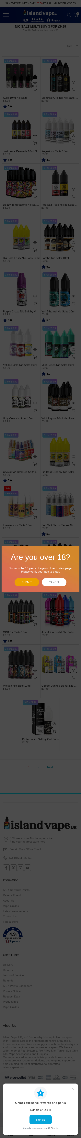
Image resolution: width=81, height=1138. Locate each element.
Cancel (54, 582)
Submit (27, 582)
